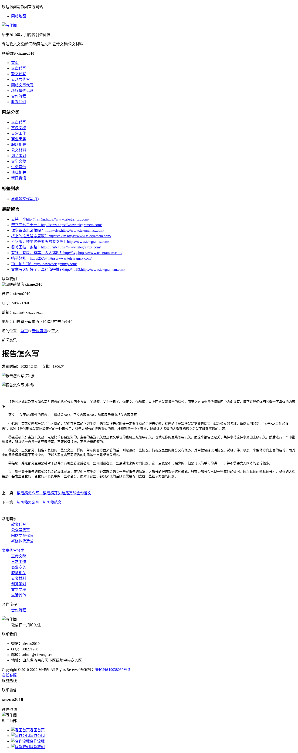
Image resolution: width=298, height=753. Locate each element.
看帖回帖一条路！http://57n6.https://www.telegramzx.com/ (56, 247)
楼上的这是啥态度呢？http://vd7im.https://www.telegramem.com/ (61, 236)
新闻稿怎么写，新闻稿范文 (39, 502)
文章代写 (18, 68)
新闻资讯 (18, 178)
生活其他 (18, 167)
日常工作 (18, 133)
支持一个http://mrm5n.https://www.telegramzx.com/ (50, 219)
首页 (15, 63)
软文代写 (18, 74)
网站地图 (18, 16)
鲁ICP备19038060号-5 (112, 670)
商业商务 (18, 139)
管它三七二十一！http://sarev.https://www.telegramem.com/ (56, 225)
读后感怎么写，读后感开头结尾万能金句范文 (54, 493)
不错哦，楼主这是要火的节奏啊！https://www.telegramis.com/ (60, 242)
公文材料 (18, 150)
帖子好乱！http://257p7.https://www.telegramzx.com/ (51, 258)
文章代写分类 (13, 550)
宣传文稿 (18, 128)
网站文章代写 (22, 85)
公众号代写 (20, 79)
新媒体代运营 (22, 91)
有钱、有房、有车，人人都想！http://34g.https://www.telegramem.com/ (66, 253)
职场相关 (18, 145)
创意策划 (18, 156)
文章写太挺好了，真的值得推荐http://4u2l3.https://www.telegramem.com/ (68, 269)
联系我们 (18, 102)
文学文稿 (18, 161)
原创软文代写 (25, 199)
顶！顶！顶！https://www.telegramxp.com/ (44, 264)
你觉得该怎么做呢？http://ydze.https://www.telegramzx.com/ (57, 230)
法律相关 (18, 172)
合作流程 (18, 96)
